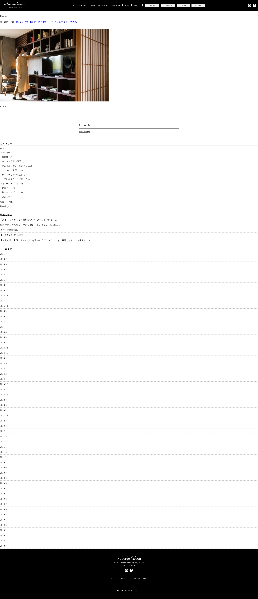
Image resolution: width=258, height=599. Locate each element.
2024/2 (3, 374)
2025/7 (3, 322)
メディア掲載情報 (9, 230)
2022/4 (3, 426)
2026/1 (3, 290)
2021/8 (3, 436)
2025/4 (3, 332)
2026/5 (3, 269)
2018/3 (3, 546)
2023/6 (3, 405)
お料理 (5, 157)
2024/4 (3, 368)
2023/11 (4, 389)
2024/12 (4, 348)
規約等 (3, 206)
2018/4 (3, 540)
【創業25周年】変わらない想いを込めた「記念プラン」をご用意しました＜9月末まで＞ (45, 240)
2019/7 (3, 504)
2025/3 (3, 337)
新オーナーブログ (10, 192)
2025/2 (3, 342)
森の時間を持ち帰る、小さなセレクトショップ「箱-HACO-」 (31, 225)
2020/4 (3, 488)
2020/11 (4, 462)
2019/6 (3, 509)
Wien (4, 152)
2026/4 (3, 274)
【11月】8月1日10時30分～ (14, 235)
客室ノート (7, 188)
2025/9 (3, 311)
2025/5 (3, 327)
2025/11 (4, 301)
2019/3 (3, 525)
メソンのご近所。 (10, 170)
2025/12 (4, 295)
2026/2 (3, 285)
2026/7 (3, 259)
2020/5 (3, 483)
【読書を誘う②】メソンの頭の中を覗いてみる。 (54, 22)
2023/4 (3, 410)
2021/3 (3, 452)
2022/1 (3, 431)
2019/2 (3, 530)
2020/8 (3, 473)
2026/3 (3, 280)
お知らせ (4, 202)
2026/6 (3, 264)
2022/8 (3, 421)
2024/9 (3, 358)
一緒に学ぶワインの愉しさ (15, 179)
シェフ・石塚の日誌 (11, 161)
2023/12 (4, 384)
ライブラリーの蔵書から (14, 175)
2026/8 (3, 254)
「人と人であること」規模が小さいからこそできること (28, 219)
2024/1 (3, 379)
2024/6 (3, 363)
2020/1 (3, 494)
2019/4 (3, 520)
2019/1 (3, 535)
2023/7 (3, 400)
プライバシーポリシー (119, 578)
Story (2, 148)
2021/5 (3, 441)
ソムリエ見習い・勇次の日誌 (16, 166)
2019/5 (3, 514)
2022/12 (4, 415)
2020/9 (3, 467)
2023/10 (4, 395)
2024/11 (4, 353)
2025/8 (3, 316)
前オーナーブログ (10, 184)
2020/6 (3, 478)
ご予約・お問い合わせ (139, 578)
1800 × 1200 (22, 22)
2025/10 (4, 306)
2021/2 (3, 457)
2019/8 (3, 499)
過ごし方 (6, 197)
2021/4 (3, 447)
